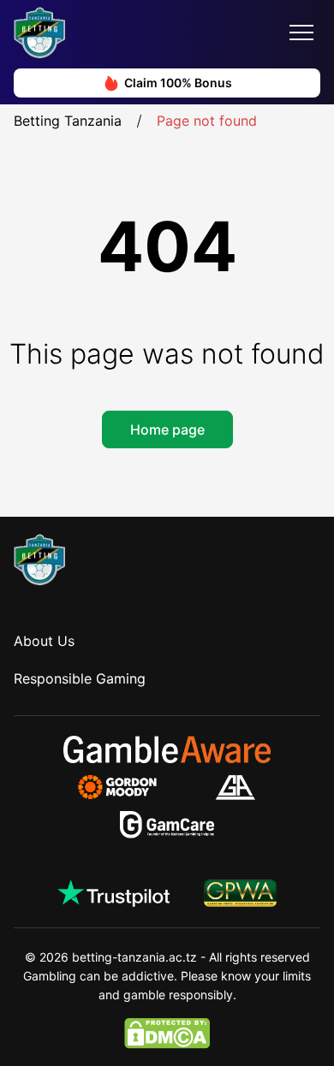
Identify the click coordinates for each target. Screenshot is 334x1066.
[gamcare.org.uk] (167, 824)
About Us (44, 640)
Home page (167, 429)
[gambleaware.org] (167, 749)
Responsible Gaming (80, 678)
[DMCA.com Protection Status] (167, 1033)
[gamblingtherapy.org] (129, 787)
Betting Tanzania (68, 120)
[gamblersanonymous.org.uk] (235, 787)
